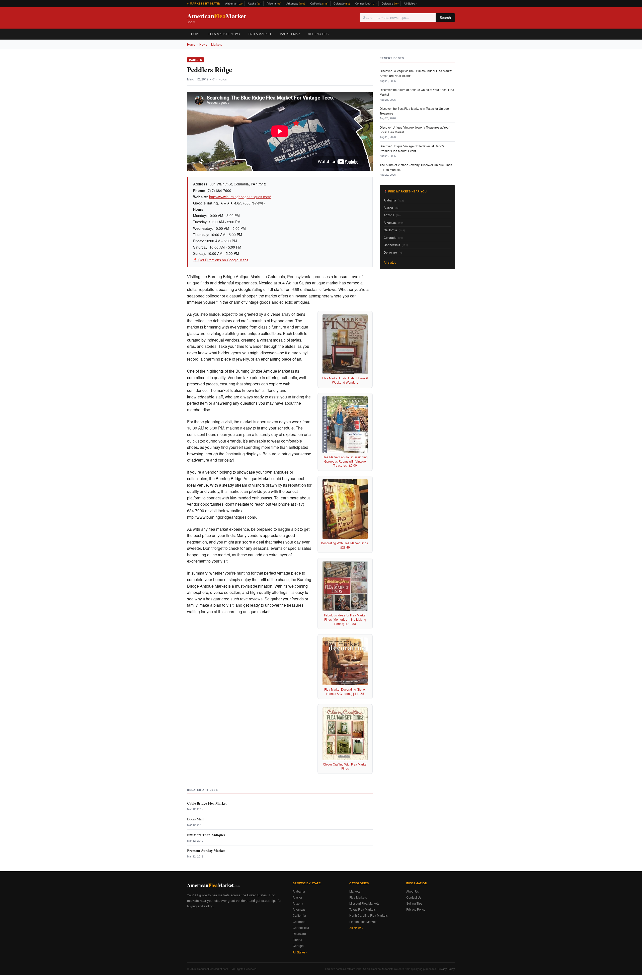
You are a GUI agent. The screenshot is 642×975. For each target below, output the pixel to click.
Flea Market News (224, 34)
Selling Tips (318, 34)
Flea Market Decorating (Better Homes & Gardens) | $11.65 (345, 691)
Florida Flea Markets (363, 921)
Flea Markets (358, 897)
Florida (297, 939)
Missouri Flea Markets (364, 903)
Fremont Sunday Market (206, 850)
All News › (356, 928)
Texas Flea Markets (362, 909)
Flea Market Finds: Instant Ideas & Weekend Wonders (345, 380)
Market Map (290, 34)
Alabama (234, 3)
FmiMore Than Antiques (206, 834)
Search (445, 18)
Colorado (342, 3)
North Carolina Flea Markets (368, 915)
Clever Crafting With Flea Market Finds (345, 766)
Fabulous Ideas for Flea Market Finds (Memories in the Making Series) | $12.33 (345, 619)
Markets (216, 44)
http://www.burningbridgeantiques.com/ (240, 196)
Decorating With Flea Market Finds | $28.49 (345, 545)
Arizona (274, 3)
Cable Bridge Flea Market (207, 803)
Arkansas (295, 3)
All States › (410, 3)
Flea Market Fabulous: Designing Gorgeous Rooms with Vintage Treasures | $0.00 (345, 461)
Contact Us (413, 897)
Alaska (254, 3)
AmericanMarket (216, 17)
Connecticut (365, 3)
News (203, 44)
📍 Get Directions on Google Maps (220, 259)
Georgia (298, 945)
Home (195, 34)
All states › (391, 262)
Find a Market (260, 34)
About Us (412, 891)
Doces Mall (195, 819)
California (319, 3)
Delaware (390, 3)
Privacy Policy (415, 909)
